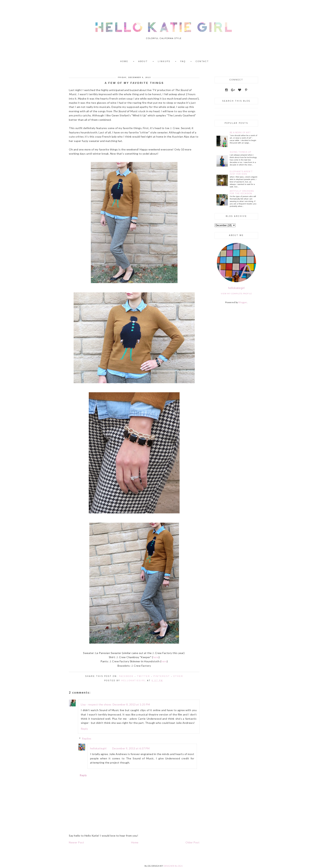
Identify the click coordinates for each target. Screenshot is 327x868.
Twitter (143, 676)
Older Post (192, 842)
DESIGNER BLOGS (173, 866)
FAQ (183, 61)
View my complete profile (236, 293)
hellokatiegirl (98, 748)
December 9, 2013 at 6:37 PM (131, 748)
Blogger (242, 302)
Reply (84, 728)
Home (124, 61)
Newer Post (76, 842)
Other (178, 676)
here (156, 657)
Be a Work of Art (240, 133)
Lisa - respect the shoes (96, 704)
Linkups (164, 61)
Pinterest (161, 676)
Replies (86, 738)
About (143, 61)
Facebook (126, 676)
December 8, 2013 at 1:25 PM (131, 704)
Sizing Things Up (240, 152)
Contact (202, 61)
